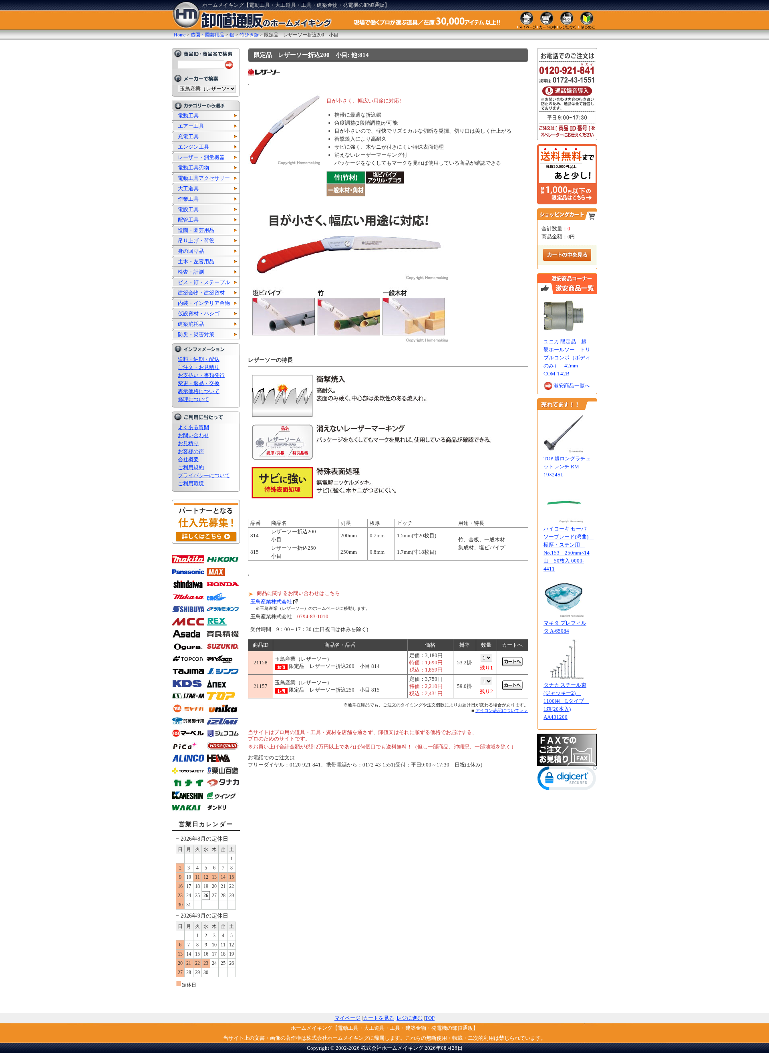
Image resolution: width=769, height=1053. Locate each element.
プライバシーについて (204, 475)
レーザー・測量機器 (201, 157)
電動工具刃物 (193, 168)
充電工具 (188, 136)
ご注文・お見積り (198, 367)
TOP (430, 1018)
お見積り (188, 443)
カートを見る (378, 1018)
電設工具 (188, 209)
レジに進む (410, 1018)
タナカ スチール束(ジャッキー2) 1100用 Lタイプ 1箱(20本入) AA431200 (566, 701)
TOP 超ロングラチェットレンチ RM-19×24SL (567, 467)
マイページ (347, 1018)
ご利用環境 (191, 483)
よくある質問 (193, 427)
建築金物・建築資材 (201, 293)
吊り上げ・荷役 (196, 241)
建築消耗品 (191, 324)
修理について (193, 399)
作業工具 (188, 199)
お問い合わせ (193, 435)
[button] (567, 780)
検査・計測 (191, 272)
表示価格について (198, 391)
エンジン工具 (193, 147)
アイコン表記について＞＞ (501, 710)
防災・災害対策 (196, 334)
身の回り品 (191, 251)
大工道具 (188, 189)
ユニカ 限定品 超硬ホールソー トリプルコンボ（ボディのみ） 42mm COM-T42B (567, 358)
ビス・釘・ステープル (204, 282)
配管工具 (188, 220)
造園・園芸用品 (196, 230)
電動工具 (188, 116)
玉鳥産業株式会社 (271, 602)
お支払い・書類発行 (201, 375)
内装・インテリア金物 (204, 303)
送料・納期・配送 (198, 359)
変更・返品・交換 (198, 383)
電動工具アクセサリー (204, 178)
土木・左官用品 (196, 261)
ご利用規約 (191, 467)
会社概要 (188, 459)
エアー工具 (191, 126)
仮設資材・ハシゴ (198, 314)
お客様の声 (191, 451)
